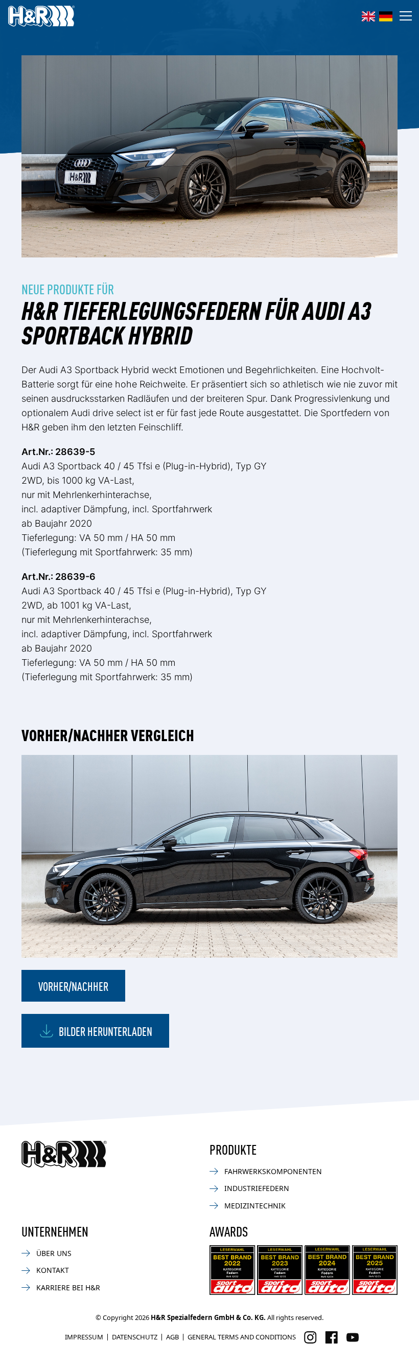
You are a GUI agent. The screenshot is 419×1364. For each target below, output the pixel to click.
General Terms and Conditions (242, 1336)
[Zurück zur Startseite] (64, 1154)
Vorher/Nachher (73, 985)
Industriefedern (256, 1188)
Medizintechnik (255, 1205)
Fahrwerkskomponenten (273, 1171)
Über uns (54, 1253)
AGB (172, 1336)
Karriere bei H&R (68, 1287)
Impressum (84, 1336)
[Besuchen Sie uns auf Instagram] (310, 1337)
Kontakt (52, 1270)
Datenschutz (134, 1336)
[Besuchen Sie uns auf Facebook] (331, 1337)
